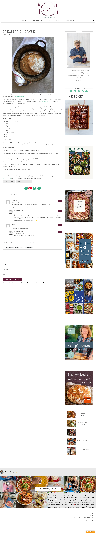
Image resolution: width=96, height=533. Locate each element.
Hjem (24, 20)
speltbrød (28, 181)
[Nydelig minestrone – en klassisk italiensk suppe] (71, 441)
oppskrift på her (46, 101)
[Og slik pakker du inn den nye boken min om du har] (8, 484)
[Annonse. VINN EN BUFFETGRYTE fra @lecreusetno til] (40, 484)
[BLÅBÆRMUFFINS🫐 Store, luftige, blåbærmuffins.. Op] (40, 500)
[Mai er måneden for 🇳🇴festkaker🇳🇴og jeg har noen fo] (72, 500)
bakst (6, 181)
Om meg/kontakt (54, 20)
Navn (5, 265)
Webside (5, 274)
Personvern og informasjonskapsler (83, 517)
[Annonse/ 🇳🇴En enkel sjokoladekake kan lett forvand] (56, 500)
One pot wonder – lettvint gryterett (83, 413)
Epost (5, 269)
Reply (60, 200)
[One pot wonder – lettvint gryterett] (71, 414)
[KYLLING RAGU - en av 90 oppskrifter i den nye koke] (24, 500)
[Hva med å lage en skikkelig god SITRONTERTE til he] (88, 500)
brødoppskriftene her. (18, 96)
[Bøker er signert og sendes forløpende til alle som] (72, 484)
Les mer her (78, 84)
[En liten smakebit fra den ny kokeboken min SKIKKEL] (88, 484)
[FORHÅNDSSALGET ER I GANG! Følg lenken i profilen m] (8, 500)
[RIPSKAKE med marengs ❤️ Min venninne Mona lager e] (56, 484)
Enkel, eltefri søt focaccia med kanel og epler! (83, 450)
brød (12, 181)
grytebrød (19, 181)
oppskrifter (36, 20)
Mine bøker (70, 20)
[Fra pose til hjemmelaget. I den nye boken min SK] (24, 484)
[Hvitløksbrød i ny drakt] (71, 423)
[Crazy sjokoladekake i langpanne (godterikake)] (71, 432)
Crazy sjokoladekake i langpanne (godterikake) (83, 431)
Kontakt (90, 515)
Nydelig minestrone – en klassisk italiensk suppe (83, 441)
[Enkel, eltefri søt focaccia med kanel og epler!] (71, 451)
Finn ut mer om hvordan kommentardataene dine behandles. (40, 283)
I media (91, 513)
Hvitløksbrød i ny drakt (83, 422)
